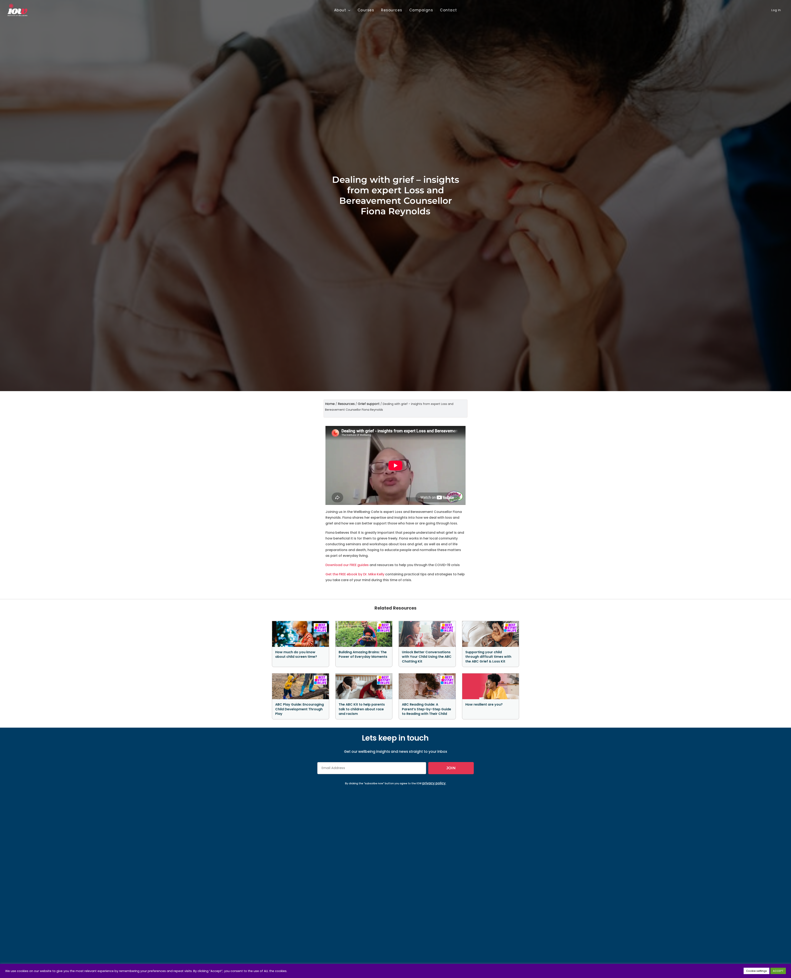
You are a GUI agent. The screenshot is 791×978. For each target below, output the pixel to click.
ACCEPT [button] (778, 971)
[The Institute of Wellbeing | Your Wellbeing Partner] (17, 9)
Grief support (369, 403)
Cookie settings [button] (756, 971)
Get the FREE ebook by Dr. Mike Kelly (354, 574)
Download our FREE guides (347, 565)
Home (330, 403)
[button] (348, 10)
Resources (346, 403)
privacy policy (434, 783)
